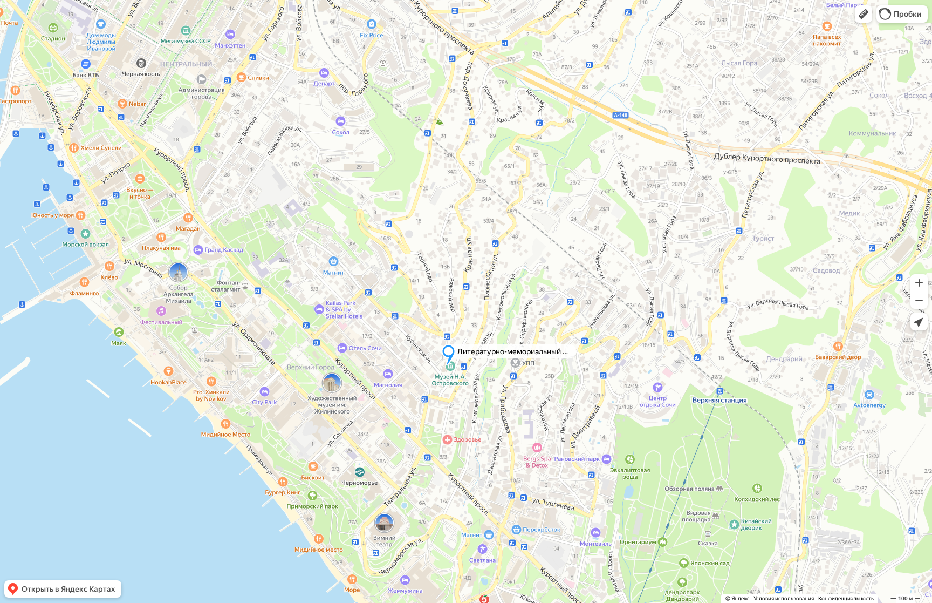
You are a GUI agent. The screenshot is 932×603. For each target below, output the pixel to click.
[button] (863, 14)
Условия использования (783, 598)
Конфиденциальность (846, 598)
